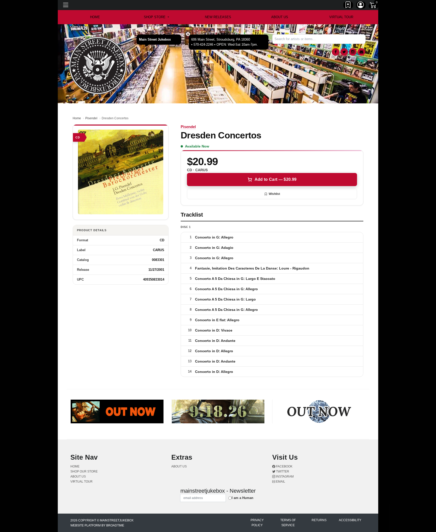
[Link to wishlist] (348, 6)
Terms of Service (288, 522)
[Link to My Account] (360, 6)
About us (279, 17)
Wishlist (274, 194)
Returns (319, 520)
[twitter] (344, 52)
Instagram (284, 476)
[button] (156, 17)
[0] (373, 6)
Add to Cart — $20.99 (275, 179)
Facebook (283, 466)
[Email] (361, 52)
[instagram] (352, 52)
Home (77, 118)
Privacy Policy (257, 522)
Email (280, 481)
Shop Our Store (84, 471)
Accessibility (350, 520)
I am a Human (242, 498)
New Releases (218, 17)
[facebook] (335, 52)
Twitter (282, 471)
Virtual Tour (341, 17)
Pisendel (91, 118)
